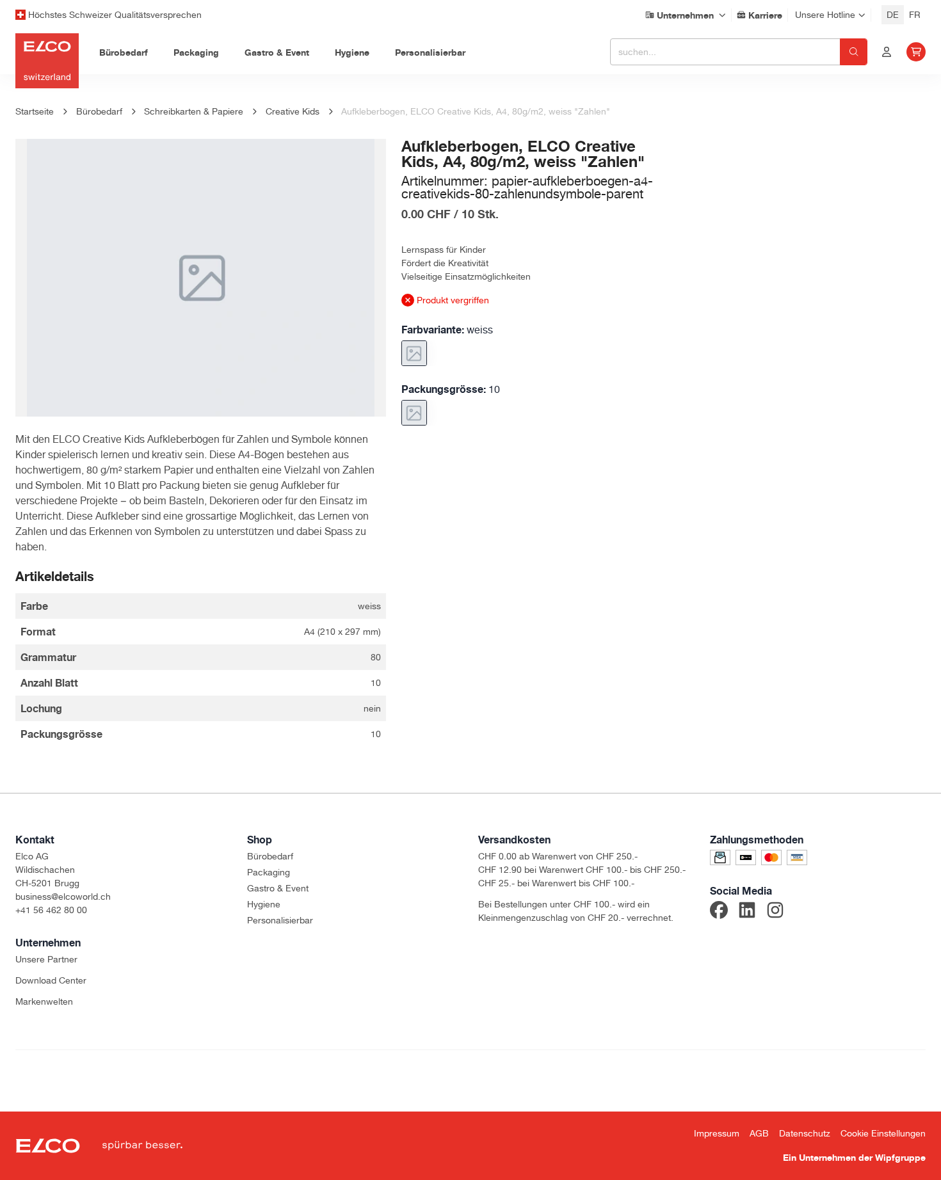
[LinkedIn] (747, 912)
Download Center (50, 980)
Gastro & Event (278, 888)
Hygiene (263, 904)
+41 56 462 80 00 (51, 910)
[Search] (853, 52)
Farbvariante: (447, 329)
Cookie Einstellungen (883, 1133)
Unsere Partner (46, 959)
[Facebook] (719, 912)
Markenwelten (44, 1001)
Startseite (34, 111)
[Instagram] (775, 912)
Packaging (268, 872)
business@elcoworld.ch (63, 896)
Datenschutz (804, 1133)
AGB (759, 1133)
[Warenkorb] (916, 51)
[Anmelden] (886, 51)
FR (915, 15)
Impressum (716, 1133)
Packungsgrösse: (450, 389)
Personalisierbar (280, 920)
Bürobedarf (270, 856)
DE (893, 15)
